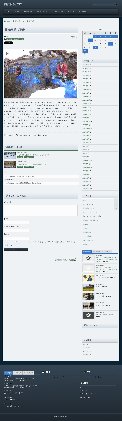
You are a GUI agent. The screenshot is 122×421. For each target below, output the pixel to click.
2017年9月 (85, 132)
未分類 (85, 244)
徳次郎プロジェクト (43, 11)
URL (7, 234)
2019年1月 (85, 96)
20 (110, 44)
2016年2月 (85, 188)
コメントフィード (88, 351)
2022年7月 (85, 75)
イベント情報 (87, 236)
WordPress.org (87, 354)
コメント (33, 135)
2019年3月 (85, 93)
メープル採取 (100, 296)
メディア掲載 (59, 11)
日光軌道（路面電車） (90, 220)
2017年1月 (85, 157)
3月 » (85, 54)
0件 (7, 36)
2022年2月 (85, 79)
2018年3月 (85, 114)
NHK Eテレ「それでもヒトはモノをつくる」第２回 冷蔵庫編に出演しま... (107, 269)
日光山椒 (85, 224)
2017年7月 (85, 135)
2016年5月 (85, 181)
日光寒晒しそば (18, 39)
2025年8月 (85, 64)
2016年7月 (85, 174)
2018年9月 (85, 103)
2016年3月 (85, 185)
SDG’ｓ (85, 200)
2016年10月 (86, 167)
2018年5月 (85, 111)
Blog (17, 11)
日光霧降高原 (87, 232)
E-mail (8, 226)
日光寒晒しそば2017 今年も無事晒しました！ (33, 164)
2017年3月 (85, 150)
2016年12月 (86, 160)
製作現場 (9, 39)
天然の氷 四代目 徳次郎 (104, 315)
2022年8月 (85, 72)
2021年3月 (85, 86)
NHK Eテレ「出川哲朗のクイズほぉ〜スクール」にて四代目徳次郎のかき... (106, 259)
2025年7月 (85, 68)
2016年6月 (85, 178)
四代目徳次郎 (13, 4)
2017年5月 (85, 142)
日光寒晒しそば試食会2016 (64, 260)
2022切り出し (100, 305)
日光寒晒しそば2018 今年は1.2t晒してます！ (33, 155)
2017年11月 (86, 125)
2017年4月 (85, 146)
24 (95, 47)
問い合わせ (82, 11)
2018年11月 (86, 100)
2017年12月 (86, 121)
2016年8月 (85, 171)
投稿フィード (86, 347)
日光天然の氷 (27, 11)
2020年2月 (85, 89)
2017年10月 (86, 128)
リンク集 (71, 11)
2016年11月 (86, 164)
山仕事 (85, 228)
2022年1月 (85, 82)
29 (85, 51)
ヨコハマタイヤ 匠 (102, 277)
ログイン (85, 344)
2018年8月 (85, 107)
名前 (7, 219)
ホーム (8, 11)
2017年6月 (85, 139)
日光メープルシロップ (90, 212)
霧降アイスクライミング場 (91, 216)
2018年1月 (85, 118)
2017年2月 (85, 153)
